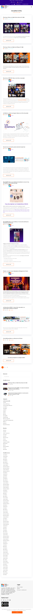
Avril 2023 (5, 508)
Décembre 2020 (6, 536)
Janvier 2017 (5, 558)
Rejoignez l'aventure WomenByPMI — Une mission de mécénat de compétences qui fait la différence (18, 388)
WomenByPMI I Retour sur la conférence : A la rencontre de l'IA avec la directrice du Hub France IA (15, 222)
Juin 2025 (5, 475)
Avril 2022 (5, 518)
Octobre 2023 (5, 502)
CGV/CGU (18, 588)
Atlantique (4, 430)
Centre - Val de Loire (6, 433)
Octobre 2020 (5, 539)
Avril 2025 (5, 478)
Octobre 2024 (6, 487)
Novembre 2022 (6, 515)
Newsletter (5, 423)
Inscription (20, 2)
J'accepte (17, 612)
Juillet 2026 (5, 456)
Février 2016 (5, 561)
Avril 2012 (5, 574)
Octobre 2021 (6, 524)
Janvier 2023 (5, 512)
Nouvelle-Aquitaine (6, 446)
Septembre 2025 (6, 471)
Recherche (7, 4)
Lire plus (8, 40)
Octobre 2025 (6, 469)
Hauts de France (5, 437)
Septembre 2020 (6, 540)
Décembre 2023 (6, 500)
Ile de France (5, 440)
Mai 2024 (5, 493)
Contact (12, 4)
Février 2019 (5, 555)
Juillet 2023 (5, 506)
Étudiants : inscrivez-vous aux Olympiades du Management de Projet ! (15, 271)
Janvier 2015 (5, 567)
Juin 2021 (5, 527)
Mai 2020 (5, 546)
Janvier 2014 (5, 570)
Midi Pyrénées (5, 443)
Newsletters (18, 4)
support (22, 0)
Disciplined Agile (5, 417)
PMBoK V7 (4, 421)
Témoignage (5, 408)
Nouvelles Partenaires (6, 424)
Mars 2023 (5, 509)
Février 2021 (5, 533)
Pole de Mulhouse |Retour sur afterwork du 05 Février (12, 338)
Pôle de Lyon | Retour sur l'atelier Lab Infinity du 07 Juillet (13, 47)
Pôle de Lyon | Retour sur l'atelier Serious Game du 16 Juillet (13, 17)
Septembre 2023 (6, 503)
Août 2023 (5, 505)
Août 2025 (5, 472)
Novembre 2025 (6, 468)
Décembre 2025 (6, 466)
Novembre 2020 (6, 537)
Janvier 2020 (5, 552)
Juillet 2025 (5, 474)
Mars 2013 (5, 571)
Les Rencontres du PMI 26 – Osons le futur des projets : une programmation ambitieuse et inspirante (14, 308)
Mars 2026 (5, 462)
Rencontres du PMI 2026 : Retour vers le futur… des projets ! (14, 78)
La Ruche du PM (25, 4)
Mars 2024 (5, 496)
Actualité (4, 402)
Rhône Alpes (5, 449)
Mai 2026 (5, 459)
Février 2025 (5, 481)
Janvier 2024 (5, 499)
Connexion (13, 2)
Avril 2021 (5, 530)
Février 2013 (5, 573)
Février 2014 (5, 568)
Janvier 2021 (5, 534)
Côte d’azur (5, 434)
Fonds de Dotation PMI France (7, 405)
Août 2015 (5, 564)
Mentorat (4, 414)
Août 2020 (5, 542)
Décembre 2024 (6, 484)
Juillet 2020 (5, 543)
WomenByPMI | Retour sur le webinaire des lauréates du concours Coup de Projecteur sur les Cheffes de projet (16, 183)
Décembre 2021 (6, 521)
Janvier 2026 (5, 465)
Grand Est (4, 436)
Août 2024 (5, 490)
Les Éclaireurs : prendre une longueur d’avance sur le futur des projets (15, 113)
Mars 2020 (5, 549)
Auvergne (4, 431)
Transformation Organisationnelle (8, 420)
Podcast (4, 411)
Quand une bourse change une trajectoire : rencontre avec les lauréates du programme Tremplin (18, 394)
